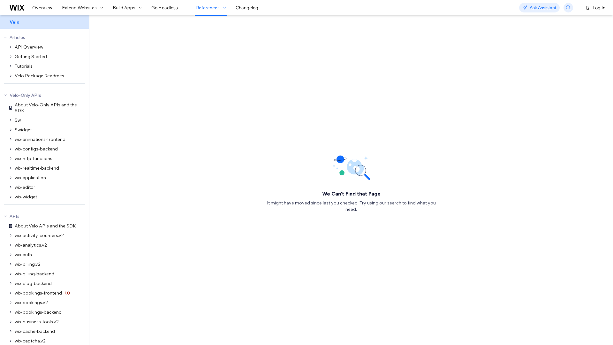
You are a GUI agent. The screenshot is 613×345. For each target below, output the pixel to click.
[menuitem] (44, 22)
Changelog (247, 8)
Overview (42, 8)
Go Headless (164, 8)
